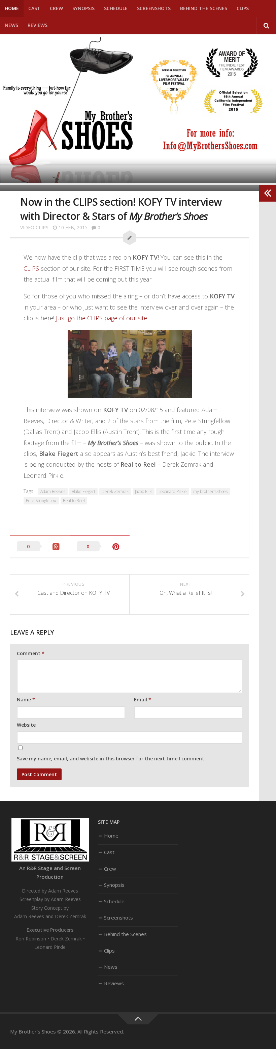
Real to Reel (74, 500)
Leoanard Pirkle (173, 491)
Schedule (116, 8)
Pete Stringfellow (41, 500)
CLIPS (31, 268)
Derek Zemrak (115, 491)
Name (26, 699)
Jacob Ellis (143, 491)
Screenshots (154, 8)
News (11, 25)
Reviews (37, 25)
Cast (34, 8)
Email (142, 699)
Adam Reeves (52, 491)
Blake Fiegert (83, 491)
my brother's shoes (210, 491)
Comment (30, 653)
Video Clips (34, 227)
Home (12, 8)
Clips (243, 8)
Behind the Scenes (203, 8)
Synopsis (83, 8)
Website (26, 725)
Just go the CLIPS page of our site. (102, 318)
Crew (56, 8)
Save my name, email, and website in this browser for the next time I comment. (111, 758)
